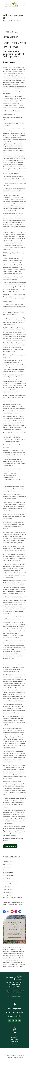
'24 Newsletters (7, 864)
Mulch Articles (7, 886)
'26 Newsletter (7, 869)
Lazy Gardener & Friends (9, 881)
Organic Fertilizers (8, 889)
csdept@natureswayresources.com (14, 990)
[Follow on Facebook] (9, 1020)
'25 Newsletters (7, 867)
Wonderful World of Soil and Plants (11, 20)
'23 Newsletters (7, 861)
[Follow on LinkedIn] (16, 1020)
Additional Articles (8, 872)
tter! (21, 904)
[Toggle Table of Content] (21, 32)
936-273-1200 (16, 993)
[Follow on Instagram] (13, 1020)
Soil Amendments (7, 892)
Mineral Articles (7, 883)
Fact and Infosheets (8, 875)
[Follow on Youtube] (19, 1020)
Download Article (10, 846)
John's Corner (6, 878)
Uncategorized (7, 895)
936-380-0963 (17, 996)
